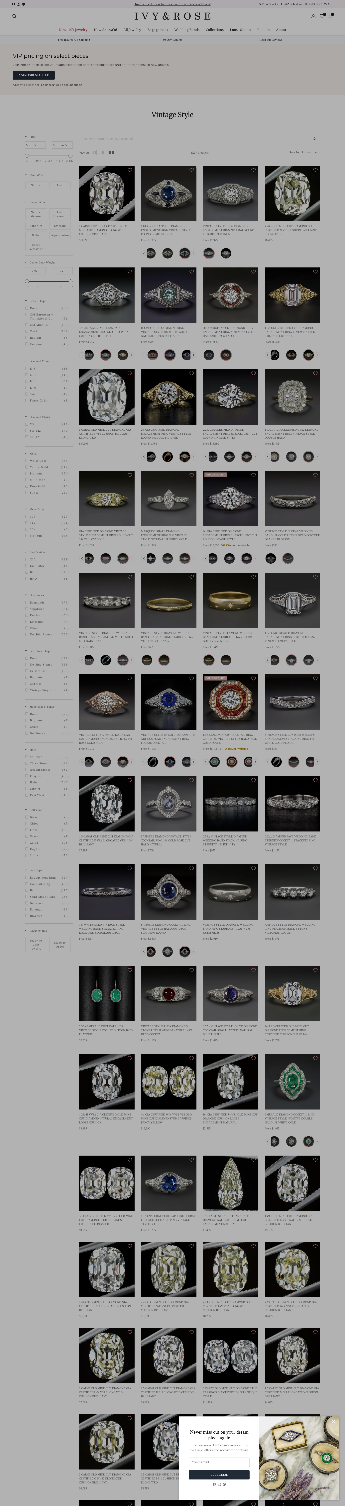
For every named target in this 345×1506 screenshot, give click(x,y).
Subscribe (219, 1474)
